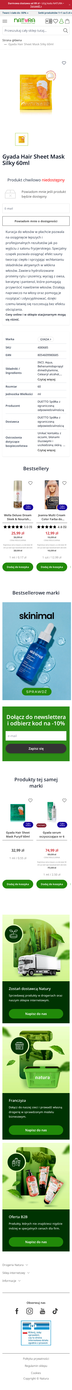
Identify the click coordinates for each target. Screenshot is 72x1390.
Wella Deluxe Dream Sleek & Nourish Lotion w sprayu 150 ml (18, 517)
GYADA (44, 339)
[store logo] (24, 21)
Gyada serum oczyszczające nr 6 (51, 834)
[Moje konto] (61, 21)
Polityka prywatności (36, 1358)
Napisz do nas (36, 1014)
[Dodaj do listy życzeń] (30, 483)
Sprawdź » (36, 6)
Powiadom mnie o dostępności (36, 221)
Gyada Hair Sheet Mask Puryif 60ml (18, 834)
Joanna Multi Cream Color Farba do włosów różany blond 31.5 (52, 517)
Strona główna (12, 40)
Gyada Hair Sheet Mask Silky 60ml (31, 44)
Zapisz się (36, 748)
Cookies (36, 1373)
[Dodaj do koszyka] (17, 567)
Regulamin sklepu (36, 1366)
